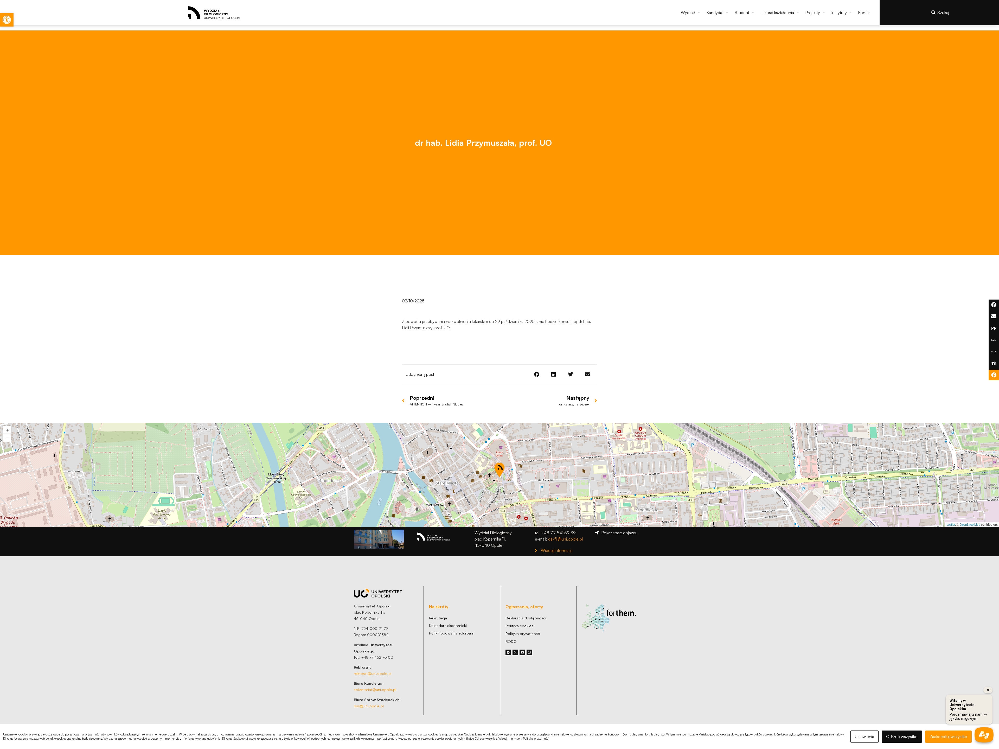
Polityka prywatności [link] (536, 738)
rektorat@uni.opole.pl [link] (373, 673)
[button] (691, 12)
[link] (7, 20)
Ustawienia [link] (864, 736)
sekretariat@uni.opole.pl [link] (375, 689)
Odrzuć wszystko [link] (902, 736)
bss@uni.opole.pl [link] (369, 705)
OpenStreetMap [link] (970, 524)
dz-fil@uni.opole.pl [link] (565, 539)
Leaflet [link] (950, 524)
